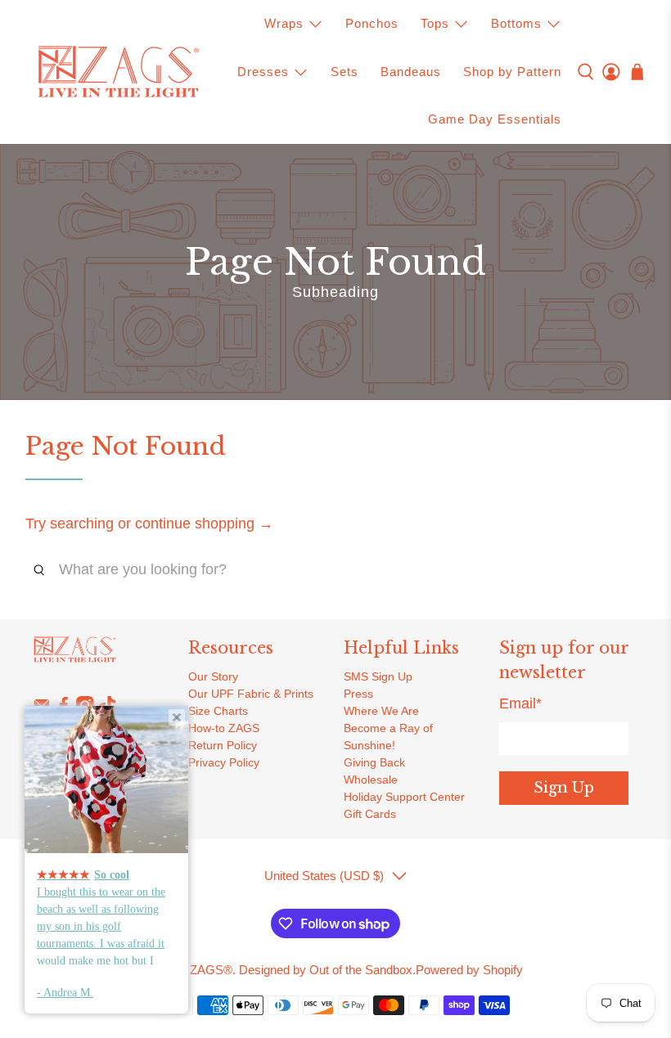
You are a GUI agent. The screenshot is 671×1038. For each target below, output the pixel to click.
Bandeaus (411, 72)
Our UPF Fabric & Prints (250, 693)
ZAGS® (211, 970)
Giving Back (374, 762)
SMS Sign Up (378, 676)
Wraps (284, 23)
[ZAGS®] (118, 72)
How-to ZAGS (223, 728)
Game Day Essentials (494, 119)
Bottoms (516, 23)
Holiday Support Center (404, 796)
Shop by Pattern (512, 72)
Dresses (263, 72)
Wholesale (371, 779)
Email (520, 703)
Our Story (213, 676)
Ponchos (372, 23)
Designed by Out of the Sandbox (325, 970)
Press (358, 693)
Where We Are (381, 710)
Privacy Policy (223, 762)
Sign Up (564, 788)
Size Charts (218, 710)
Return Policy (222, 745)
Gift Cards (370, 813)
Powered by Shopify (469, 970)
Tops (435, 23)
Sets (344, 72)
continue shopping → (204, 523)
